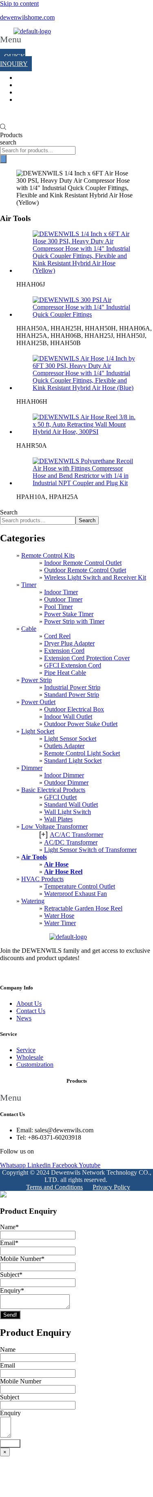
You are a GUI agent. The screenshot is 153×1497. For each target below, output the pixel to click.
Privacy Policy (111, 1187)
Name (9, 1226)
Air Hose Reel (63, 871)
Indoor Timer (61, 592)
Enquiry (12, 1290)
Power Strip (36, 679)
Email (9, 1242)
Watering (32, 900)
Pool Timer (58, 606)
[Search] (3, 159)
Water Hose (59, 915)
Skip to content (19, 3)
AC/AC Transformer (76, 834)
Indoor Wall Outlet (68, 716)
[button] (10, 44)
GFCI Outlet (60, 797)
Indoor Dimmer (64, 775)
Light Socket (37, 731)
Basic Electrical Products (53, 789)
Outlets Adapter (64, 745)
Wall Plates (58, 819)
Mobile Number (22, 1258)
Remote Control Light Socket (82, 753)
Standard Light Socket (73, 760)
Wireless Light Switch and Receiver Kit (95, 577)
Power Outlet (38, 701)
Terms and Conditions (54, 1187)
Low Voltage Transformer (54, 826)
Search (9, 512)
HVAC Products (42, 878)
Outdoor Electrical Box (74, 709)
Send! (10, 1315)
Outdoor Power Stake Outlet (81, 723)
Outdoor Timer (63, 599)
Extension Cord (64, 650)
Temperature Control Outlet (79, 886)
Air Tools (34, 857)
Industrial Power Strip (72, 687)
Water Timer (60, 922)
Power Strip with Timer (74, 621)
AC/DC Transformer (71, 842)
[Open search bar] (3, 127)
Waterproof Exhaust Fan (75, 893)
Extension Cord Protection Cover (87, 657)
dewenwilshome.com (27, 17)
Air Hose (56, 864)
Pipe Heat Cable (65, 672)
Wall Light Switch (67, 811)
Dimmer (31, 767)
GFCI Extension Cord (72, 665)
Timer (28, 584)
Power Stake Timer (68, 614)
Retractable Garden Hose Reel (83, 908)
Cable (28, 628)
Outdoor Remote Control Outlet (85, 570)
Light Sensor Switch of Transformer (90, 849)
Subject (11, 1274)
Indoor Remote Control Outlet (83, 562)
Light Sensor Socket (70, 738)
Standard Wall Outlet (71, 804)
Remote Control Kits (48, 555)
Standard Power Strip (71, 694)
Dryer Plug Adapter (69, 643)
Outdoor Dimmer (66, 782)
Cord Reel (57, 636)
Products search (11, 138)
